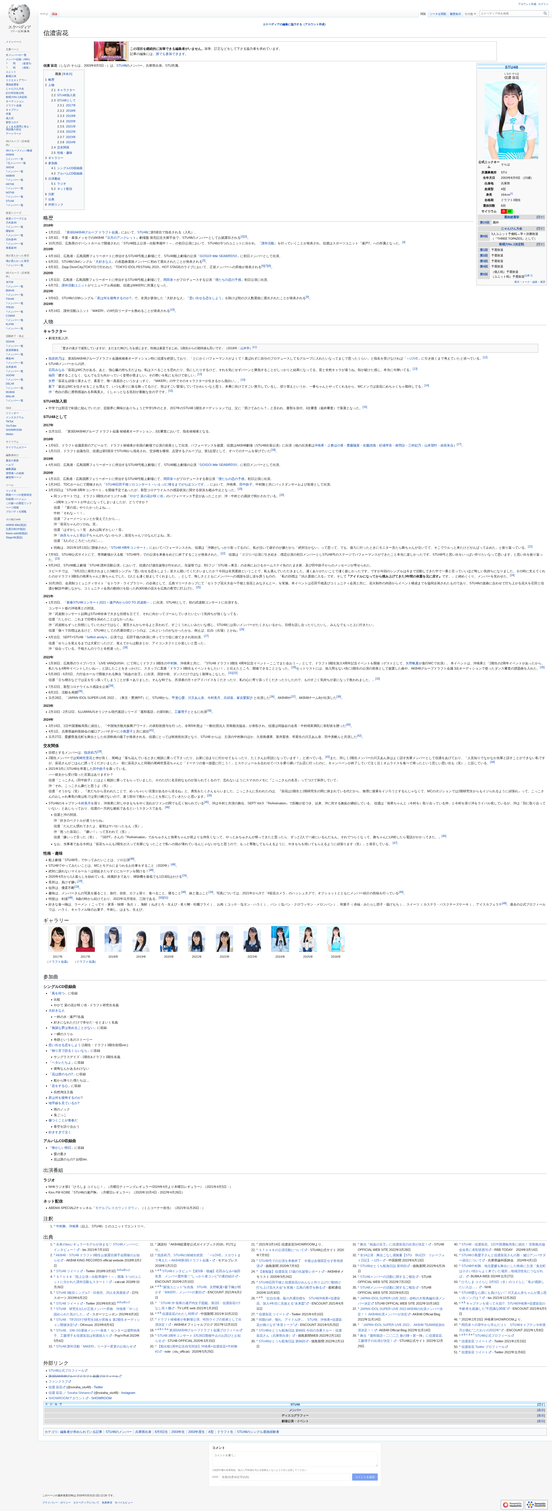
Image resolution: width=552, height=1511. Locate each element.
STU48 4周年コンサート (128, 547)
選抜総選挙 (511, 217)
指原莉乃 (55, 358)
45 (206, 802)
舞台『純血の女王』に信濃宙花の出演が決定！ (394, 1244)
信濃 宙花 (55, 1387)
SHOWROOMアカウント (67, 1398)
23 (57, 558)
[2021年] (197, 939)
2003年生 (178, 1432)
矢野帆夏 (412, 663)
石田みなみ (57, 370)
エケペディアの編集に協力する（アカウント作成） (295, 24)
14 (243, 379)
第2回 (484, 255)
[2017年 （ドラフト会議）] (58, 939)
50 (161, 897)
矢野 (52, 381)
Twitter (98, 1387)
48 (132, 858)
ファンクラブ (58, 1381)
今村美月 (213, 698)
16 (364, 407)
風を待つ (58, 993)
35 (80, 691)
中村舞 (172, 663)
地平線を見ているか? (64, 1103)
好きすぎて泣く (60, 1132)
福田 (52, 375)
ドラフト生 (225, 1432)
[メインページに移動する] (19, 17)
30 (542, 667)
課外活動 (267, 243)
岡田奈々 (169, 279)
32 (235, 673)
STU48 (511, 67)
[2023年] (252, 939)
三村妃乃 (414, 445)
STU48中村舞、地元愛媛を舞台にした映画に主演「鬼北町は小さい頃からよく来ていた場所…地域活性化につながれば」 (502, 1271)
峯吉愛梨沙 (245, 698)
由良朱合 (447, 445)
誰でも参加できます (170, 54)
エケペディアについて (86, 1502)
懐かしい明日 (61, 1147)
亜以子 (84, 535)
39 (209, 710)
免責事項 (107, 1502)
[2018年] (113, 939)
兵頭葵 (228, 698)
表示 (541, 1410)
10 (172, 309)
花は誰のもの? (62, 1074)
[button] (470, 13)
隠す (540, 217)
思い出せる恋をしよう (205, 298)
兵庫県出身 (143, 1432)
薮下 (52, 386)
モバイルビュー (124, 1502)
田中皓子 (245, 484)
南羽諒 (400, 445)
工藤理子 (180, 712)
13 (415, 368)
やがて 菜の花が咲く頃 (146, 496)
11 (254, 347)
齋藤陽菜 (353, 445)
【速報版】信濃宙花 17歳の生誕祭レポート (290, 1271)
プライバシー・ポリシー (56, 1502)
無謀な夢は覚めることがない (73, 1028)
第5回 (484, 274)
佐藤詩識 (369, 445)
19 (240, 489)
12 (485, 357)
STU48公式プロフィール (493, 1335)
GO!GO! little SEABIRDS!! (218, 256)
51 (165, 897)
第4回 (484, 266)
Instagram (128, 1393)
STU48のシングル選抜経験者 (258, 1432)
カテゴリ (51, 1432)
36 (272, 696)
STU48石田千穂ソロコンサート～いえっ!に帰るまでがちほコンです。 (156, 484)
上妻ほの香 (335, 445)
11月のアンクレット (121, 237)
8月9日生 (161, 1432)
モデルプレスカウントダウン (116, 1208)
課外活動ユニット (75, 285)
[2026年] (336, 939)
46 (167, 807)
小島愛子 (126, 731)
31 (230, 673)
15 (170, 390)
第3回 (484, 261)
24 (512, 575)
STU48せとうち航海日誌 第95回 (383, 1266)
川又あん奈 (196, 698)
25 (198, 587)
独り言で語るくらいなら (69, 1050)
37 (293, 696)
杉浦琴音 (385, 445)
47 (395, 842)
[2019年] (141, 939)
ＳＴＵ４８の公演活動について (281, 1250)
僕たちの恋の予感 (228, 279)
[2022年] (224, 939)
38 (338, 696)
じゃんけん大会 (511, 228)
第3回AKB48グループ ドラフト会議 (92, 232)
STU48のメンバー (119, 1432)
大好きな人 (104, 261)
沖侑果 (319, 445)
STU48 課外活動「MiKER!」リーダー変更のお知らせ (94, 1346)
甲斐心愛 (178, 698)
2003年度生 (196, 1432)
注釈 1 (528, 275)
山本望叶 (430, 445)
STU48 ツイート (68, 1271)
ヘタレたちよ (61, 1062)
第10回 (484, 222)
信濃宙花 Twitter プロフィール (483, 1347)
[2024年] (280, 939)
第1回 (484, 250)
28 (125, 647)
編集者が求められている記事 (81, 1432)
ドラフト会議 (58, 961)
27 (206, 636)
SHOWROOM (101, 1398)
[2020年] (169, 939)
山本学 (244, 348)
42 (359, 735)
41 (151, 730)
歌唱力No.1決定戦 (511, 244)
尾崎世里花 (84, 758)
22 (223, 553)
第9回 (484, 236)
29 (293, 667)
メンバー (295, 1410)
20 (281, 495)
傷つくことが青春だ (63, 1120)
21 (530, 546)
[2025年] (308, 939)
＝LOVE (412, 358)
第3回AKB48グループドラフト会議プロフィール (204, 1330)
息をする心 (60, 1086)
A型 (211, 1432)
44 (492, 762)
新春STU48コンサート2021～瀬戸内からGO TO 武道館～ (108, 602)
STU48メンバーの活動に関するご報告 (387, 1276)
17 (459, 444)
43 (327, 756)
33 (377, 678)
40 (348, 724)
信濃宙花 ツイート (272, 1314)
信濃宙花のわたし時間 (178, 1314)
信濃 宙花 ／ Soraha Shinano (69, 1393)
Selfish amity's (96, 637)
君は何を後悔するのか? (114, 298)
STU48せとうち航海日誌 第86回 (282, 1341)
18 (273, 449)
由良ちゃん (68, 535)
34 (111, 685)
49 (401, 892)
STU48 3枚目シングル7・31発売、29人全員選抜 (91, 1292)
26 (242, 629)
